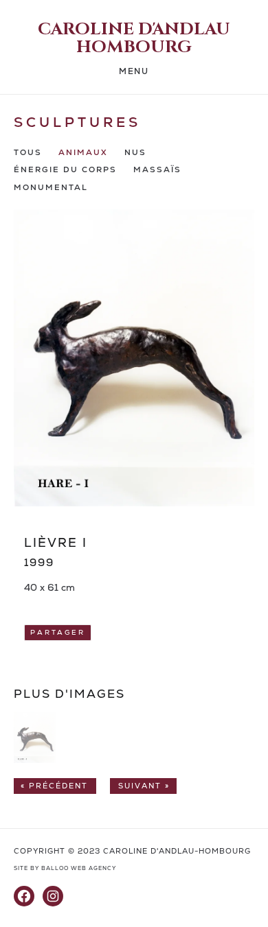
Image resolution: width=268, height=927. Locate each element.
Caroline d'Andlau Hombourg (134, 38)
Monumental (51, 188)
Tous (28, 153)
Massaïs (157, 170)
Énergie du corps (65, 170)
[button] (35, 760)
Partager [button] (57, 633)
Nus (135, 153)
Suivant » (144, 786)
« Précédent (54, 786)
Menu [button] (133, 72)
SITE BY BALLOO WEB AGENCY (65, 868)
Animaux (83, 153)
